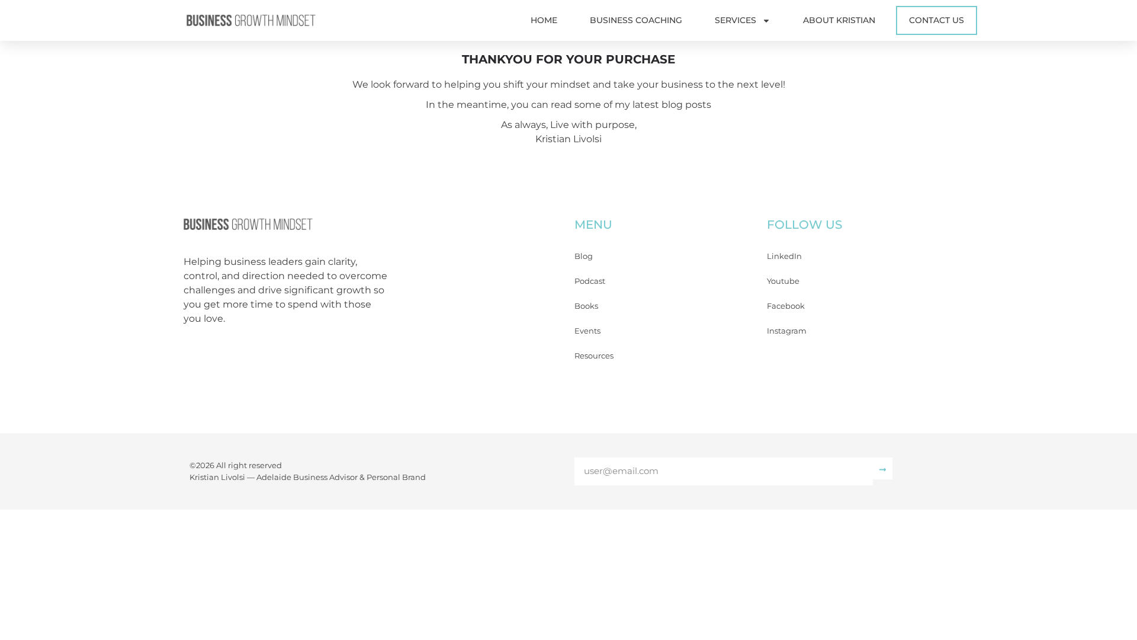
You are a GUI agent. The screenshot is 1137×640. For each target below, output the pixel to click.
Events (587, 330)
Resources (594, 355)
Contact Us (936, 20)
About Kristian (839, 20)
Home (544, 20)
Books (586, 306)
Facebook (786, 306)
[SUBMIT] (882, 468)
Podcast (589, 281)
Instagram (787, 330)
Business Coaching (636, 20)
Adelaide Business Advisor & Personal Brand (341, 477)
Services (735, 20)
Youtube (783, 281)
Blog (583, 256)
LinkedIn (784, 256)
